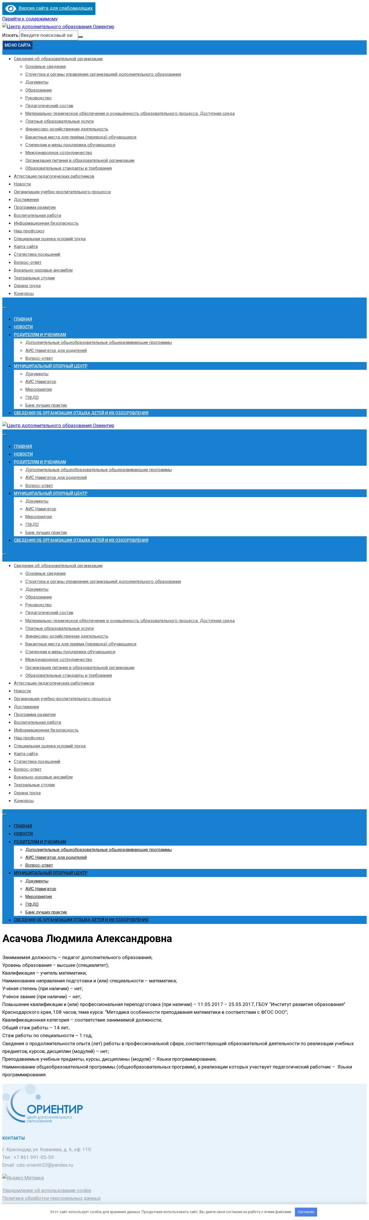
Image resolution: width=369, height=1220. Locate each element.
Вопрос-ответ (28, 262)
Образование (38, 90)
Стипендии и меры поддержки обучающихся (70, 144)
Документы (36, 82)
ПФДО (32, 397)
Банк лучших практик (46, 405)
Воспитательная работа (37, 215)
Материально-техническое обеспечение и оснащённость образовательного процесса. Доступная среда (130, 113)
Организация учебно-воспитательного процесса (62, 191)
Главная (23, 319)
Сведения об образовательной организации (58, 58)
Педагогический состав (49, 105)
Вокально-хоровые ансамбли (43, 270)
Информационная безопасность (46, 223)
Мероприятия (38, 389)
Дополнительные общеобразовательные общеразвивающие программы (98, 342)
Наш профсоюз (29, 231)
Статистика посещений (37, 254)
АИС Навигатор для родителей (56, 350)
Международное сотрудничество (58, 152)
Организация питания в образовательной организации (79, 160)
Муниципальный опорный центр (50, 366)
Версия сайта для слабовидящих (54, 8)
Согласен (306, 1212)
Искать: (11, 35)
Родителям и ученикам (40, 334)
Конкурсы (24, 293)
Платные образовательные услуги (59, 121)
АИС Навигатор (40, 381)
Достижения (26, 199)
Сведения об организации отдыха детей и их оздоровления (81, 413)
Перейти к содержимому (30, 19)
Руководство (38, 98)
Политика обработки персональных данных (51, 1198)
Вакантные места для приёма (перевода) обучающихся (80, 137)
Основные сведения (45, 66)
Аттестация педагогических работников (54, 176)
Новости (22, 184)
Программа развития (35, 207)
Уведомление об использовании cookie (46, 1190)
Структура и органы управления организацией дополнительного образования (103, 74)
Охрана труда (27, 285)
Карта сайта (26, 246)
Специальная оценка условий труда (50, 238)
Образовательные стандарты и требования (68, 168)
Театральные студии (34, 278)
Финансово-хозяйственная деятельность (66, 129)
